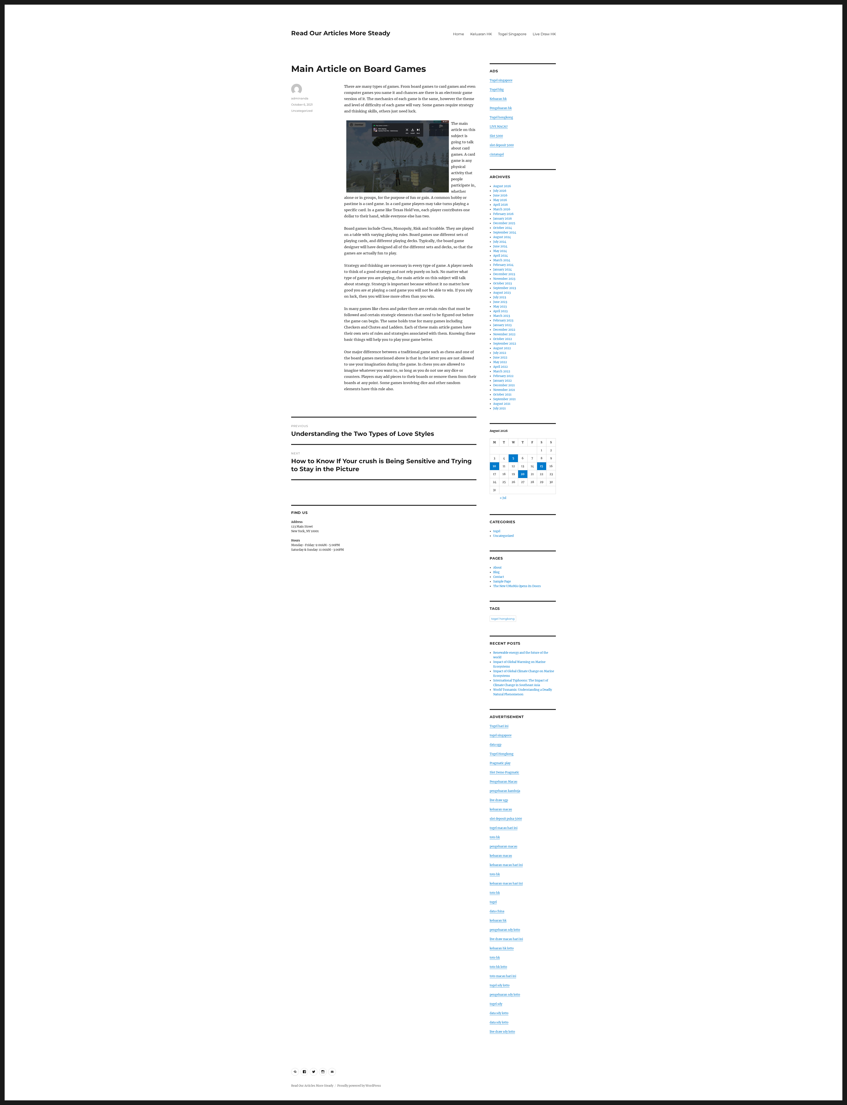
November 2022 (504, 334)
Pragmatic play (500, 763)
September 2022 (504, 343)
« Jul (503, 498)
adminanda (299, 98)
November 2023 (504, 279)
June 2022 (500, 357)
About (497, 567)
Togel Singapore (512, 34)
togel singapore (501, 735)
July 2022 (499, 353)
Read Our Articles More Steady (340, 33)
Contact (498, 577)
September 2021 (504, 399)
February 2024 (503, 265)
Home (458, 34)
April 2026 (500, 205)
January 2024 (502, 269)
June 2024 (500, 246)
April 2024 (500, 256)
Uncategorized (302, 110)
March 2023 (501, 316)
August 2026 (502, 186)
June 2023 (500, 302)
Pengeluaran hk (501, 108)
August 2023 (502, 293)
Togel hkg (497, 89)
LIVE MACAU (499, 127)
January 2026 (502, 218)
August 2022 (502, 348)
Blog (496, 572)
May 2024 (500, 251)
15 (541, 466)
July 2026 (499, 191)
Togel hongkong (501, 117)
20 (523, 474)
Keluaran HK (481, 34)
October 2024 (502, 228)
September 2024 (504, 232)
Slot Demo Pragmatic (504, 772)
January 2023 (502, 325)
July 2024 (499, 242)
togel (496, 531)
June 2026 (500, 195)
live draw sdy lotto (502, 1032)
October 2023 (502, 283)
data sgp (495, 745)
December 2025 (504, 223)
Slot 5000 (496, 136)
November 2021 (504, 390)
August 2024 (502, 237)
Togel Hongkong (501, 754)
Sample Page (502, 581)
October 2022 (502, 339)
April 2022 (500, 367)
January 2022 (502, 381)
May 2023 (500, 306)
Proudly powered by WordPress (359, 1086)
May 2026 (500, 200)
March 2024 (501, 260)
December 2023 (504, 274)
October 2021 (502, 394)
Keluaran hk (498, 99)
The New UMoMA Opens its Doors (517, 586)
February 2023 (503, 320)
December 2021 (504, 385)
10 (494, 466)
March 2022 (501, 371)
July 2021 (499, 408)
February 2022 (503, 376)
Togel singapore (501, 80)
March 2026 (501, 209)
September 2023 (504, 288)
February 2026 (503, 214)
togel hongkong (503, 618)
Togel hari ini (499, 726)
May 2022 (500, 362)
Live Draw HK (544, 34)
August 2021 (501, 404)
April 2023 (500, 311)
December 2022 (504, 330)
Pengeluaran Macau (503, 782)
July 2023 (499, 297)
